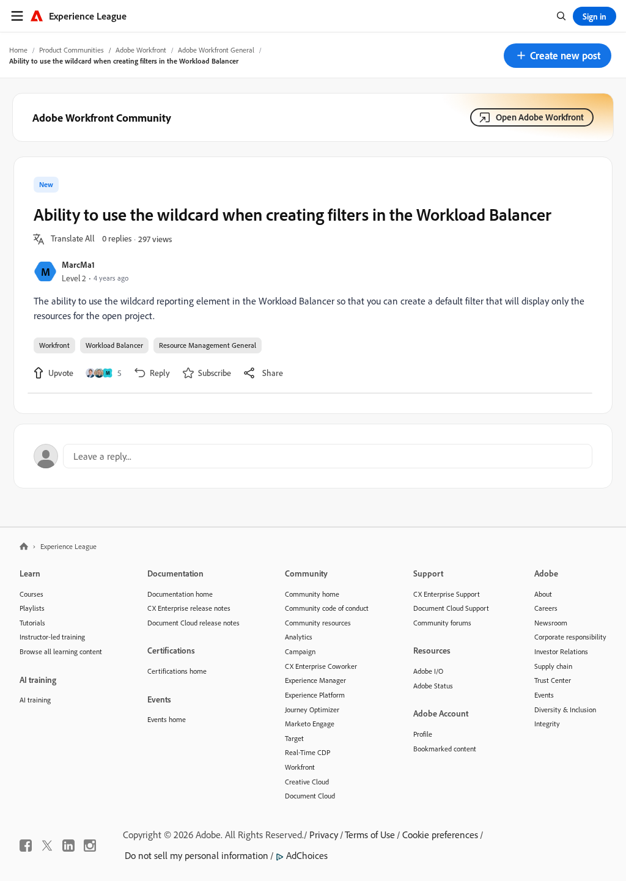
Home (18, 49)
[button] (557, 55)
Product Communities (71, 49)
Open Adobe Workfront (540, 117)
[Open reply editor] (313, 456)
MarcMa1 (78, 264)
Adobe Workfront (141, 49)
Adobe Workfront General (216, 49)
